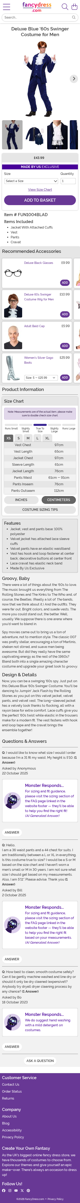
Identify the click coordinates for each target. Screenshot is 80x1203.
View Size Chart (40, 190)
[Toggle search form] (65, 7)
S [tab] (19, 438)
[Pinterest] (28, 1190)
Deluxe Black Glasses (38, 262)
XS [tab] (9, 438)
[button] (74, 7)
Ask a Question (40, 1061)
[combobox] (36, 17)
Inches (21, 500)
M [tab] (28, 438)
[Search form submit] (74, 17)
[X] (22, 1190)
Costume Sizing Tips (40, 510)
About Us (9, 1116)
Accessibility (12, 1130)
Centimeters (58, 500)
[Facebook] (3, 1190)
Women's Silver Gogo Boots (38, 360)
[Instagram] (9, 1190)
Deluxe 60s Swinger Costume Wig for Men (39, 297)
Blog (5, 1123)
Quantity (67, 174)
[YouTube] (16, 1190)
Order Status (12, 1091)
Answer (12, 832)
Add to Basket (40, 200)
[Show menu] (6, 7)
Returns (8, 1098)
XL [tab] (47, 438)
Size (7, 174)
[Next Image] (74, 79)
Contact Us (10, 1084)
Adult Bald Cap (34, 326)
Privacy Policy (13, 1137)
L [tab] (37, 438)
